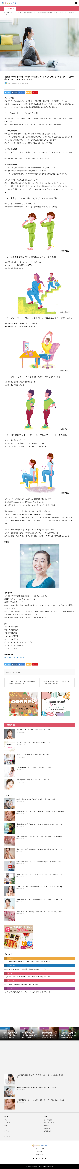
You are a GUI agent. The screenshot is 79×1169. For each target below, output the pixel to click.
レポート (6, 1131)
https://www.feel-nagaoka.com (14, 657)
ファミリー (7, 1128)
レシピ (6, 1125)
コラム (6, 1134)
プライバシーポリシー (49, 1122)
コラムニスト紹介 (39, 1149)
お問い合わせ (39, 1154)
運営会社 (39, 1151)
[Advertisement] (39, 1010)
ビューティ (10, 8)
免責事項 (46, 1125)
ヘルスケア (17, 672)
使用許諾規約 (47, 1131)
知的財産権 (47, 1128)
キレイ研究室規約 (48, 1120)
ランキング (7, 1136)
